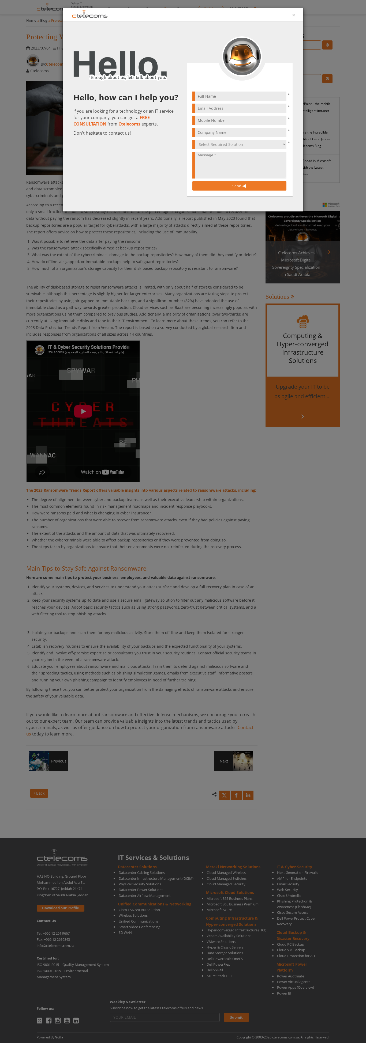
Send (237, 185)
